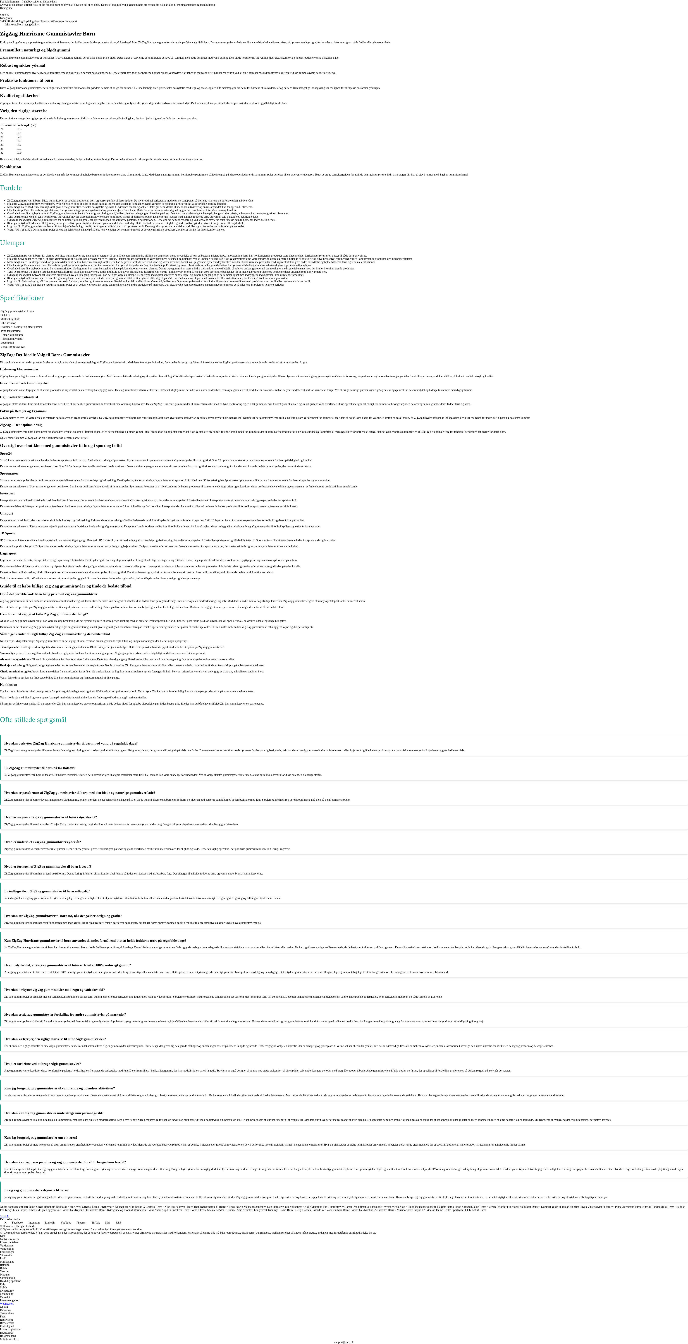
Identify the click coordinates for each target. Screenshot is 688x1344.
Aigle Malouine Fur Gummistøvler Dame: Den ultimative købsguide (343, 1206)
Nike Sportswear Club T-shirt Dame (465, 1210)
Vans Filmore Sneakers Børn (208, 1210)
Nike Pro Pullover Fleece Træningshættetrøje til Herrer (195, 1206)
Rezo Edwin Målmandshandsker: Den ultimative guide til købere (265, 1206)
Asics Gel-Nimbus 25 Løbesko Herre (373, 1210)
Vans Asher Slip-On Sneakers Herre (168, 1210)
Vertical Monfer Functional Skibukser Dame (514, 1206)
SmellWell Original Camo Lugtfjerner (91, 1206)
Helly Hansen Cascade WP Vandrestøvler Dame (322, 1210)
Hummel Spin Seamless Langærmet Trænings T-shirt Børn (259, 1210)
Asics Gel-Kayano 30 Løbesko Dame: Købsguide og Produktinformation (104, 1210)
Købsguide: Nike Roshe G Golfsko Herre (138, 1206)
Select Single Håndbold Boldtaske (47, 1206)
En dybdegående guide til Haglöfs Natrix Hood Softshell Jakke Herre (447, 1206)
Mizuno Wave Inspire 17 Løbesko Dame (420, 1210)
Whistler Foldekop (394, 1206)
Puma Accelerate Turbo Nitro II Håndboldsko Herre (644, 1206)
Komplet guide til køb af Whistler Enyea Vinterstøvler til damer (577, 1206)
